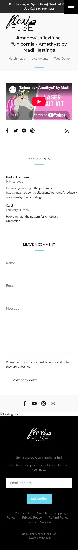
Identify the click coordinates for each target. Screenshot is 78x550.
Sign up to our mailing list (39, 457)
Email (10, 286)
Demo (66, 58)
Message (12, 308)
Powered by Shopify (39, 537)
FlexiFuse (50, 533)
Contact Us (22, 513)
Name (10, 263)
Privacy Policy (32, 517)
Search (42, 513)
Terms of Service (39, 522)
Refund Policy (58, 517)
